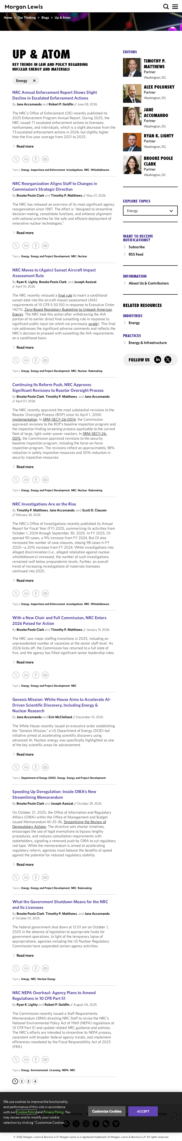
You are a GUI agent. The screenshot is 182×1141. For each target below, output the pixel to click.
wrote (93, 323)
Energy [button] (21, 80)
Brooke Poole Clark (30, 195)
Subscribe (137, 246)
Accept (143, 1111)
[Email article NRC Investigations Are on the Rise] (45, 593)
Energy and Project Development (50, 256)
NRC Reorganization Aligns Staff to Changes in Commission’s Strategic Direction (54, 186)
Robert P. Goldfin (61, 104)
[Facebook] (35, 159)
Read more (25, 146)
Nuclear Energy (46, 979)
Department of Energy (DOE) (38, 778)
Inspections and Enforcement (48, 169)
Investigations (74, 169)
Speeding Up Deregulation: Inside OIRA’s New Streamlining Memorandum (54, 794)
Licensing (54, 1070)
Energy (25, 169)
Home (8, 17)
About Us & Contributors (149, 283)
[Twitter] (15, 159)
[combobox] (150, 210)
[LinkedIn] (25, 159)
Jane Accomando (29, 104)
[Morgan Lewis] (24, 7)
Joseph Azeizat (85, 282)
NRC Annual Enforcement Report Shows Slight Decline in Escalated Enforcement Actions (54, 95)
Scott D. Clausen (94, 510)
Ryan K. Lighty (27, 282)
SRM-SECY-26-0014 (59, 419)
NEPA (65, 1070)
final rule (65, 295)
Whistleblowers (100, 169)
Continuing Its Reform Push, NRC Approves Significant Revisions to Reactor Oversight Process (58, 387)
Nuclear (82, 256)
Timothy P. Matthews (66, 195)
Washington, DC (155, 77)
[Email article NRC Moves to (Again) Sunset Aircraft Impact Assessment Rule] (45, 360)
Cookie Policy (26, 1112)
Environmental (39, 1070)
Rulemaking (95, 371)
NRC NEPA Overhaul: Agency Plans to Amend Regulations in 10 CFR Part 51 (54, 995)
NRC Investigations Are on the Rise (44, 504)
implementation (24, 419)
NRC (86, 169)
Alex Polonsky (159, 87)
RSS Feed (136, 254)
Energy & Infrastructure (148, 342)
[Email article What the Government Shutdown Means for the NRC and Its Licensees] (45, 968)
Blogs (45, 17)
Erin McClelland (60, 717)
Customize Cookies (107, 1111)
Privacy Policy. (53, 1112)
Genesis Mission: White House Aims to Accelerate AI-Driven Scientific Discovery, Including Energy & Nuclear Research (61, 705)
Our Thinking (27, 17)
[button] (166, 7)
